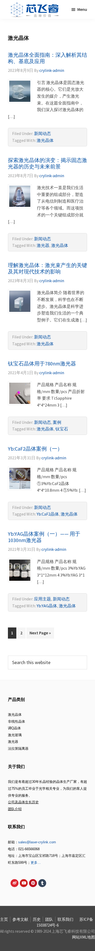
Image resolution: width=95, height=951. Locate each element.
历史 (37, 919)
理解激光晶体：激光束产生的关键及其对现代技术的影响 (47, 268)
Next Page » (40, 631)
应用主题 (42, 598)
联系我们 (65, 919)
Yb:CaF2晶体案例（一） (35, 448)
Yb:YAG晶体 (47, 605)
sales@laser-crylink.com (37, 842)
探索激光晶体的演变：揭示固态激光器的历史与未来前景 (47, 163)
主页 (4, 919)
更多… (36, 863)
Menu (82, 9)
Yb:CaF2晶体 (48, 514)
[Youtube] (24, 883)
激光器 (43, 245)
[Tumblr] (42, 883)
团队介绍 (15, 809)
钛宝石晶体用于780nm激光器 (42, 363)
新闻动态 (42, 133)
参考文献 (20, 919)
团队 (49, 919)
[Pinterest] (33, 883)
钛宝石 (61, 428)
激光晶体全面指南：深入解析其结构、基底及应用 (47, 57)
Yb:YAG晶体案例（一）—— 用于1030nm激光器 (44, 536)
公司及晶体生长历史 (23, 802)
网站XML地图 (83, 937)
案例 (57, 422)
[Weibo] (14, 883)
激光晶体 (45, 140)
